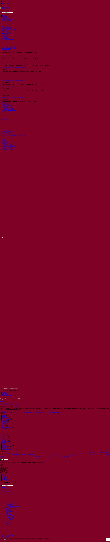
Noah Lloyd (14, 406)
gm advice (21, 412)
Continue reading (4, 411)
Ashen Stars (4, 416)
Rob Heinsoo (90, 455)
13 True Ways (2, 453)
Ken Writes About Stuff (11, 518)
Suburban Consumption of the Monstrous (15, 521)
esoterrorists (60, 453)
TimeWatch (4, 447)
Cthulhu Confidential (6, 419)
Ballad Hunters (5, 417)
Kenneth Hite (38, 455)
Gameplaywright (5, 424)
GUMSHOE (103, 453)
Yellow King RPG (64, 457)
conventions (37, 453)
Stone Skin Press (5, 443)
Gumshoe (4, 426)
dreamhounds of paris (49, 453)
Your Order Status (6, 479)
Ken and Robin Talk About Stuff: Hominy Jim (10, 48)
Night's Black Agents (6, 435)
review (78, 455)
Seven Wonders (5, 441)
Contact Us (4, 393)
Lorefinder (9, 510)
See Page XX (5, 394)
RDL (75, 455)
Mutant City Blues (5, 431)
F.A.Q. (3, 475)
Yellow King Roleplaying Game (8, 449)
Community (4, 391)
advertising (16, 412)
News (3, 434)
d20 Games (7, 508)
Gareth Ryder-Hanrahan (88, 453)
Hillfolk (3, 428)
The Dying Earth (10, 514)
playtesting (71, 455)
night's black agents (63, 455)
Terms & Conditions (6, 476)
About (3, 474)
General (4, 425)
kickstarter (47, 455)
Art (22, 453)
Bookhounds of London (31, 453)
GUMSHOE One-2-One (7, 427)
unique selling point (48, 412)
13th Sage (12, 453)
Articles (4, 15)
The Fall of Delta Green (11, 494)
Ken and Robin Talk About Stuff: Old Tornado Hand (11, 73)
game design (79, 453)
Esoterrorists (4, 421)
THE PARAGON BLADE (8, 386)
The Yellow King (10, 502)
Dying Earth (4, 420)
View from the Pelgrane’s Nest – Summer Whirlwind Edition (13, 97)
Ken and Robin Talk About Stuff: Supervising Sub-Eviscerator (13, 80)
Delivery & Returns (6, 477)
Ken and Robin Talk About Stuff (23, 455)
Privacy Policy (5, 478)
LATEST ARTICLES (6, 49)
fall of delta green (70, 453)
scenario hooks (103, 455)
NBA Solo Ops (5, 432)
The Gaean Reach (6, 446)
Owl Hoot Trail (5, 436)
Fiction (6, 526)
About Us (4, 392)
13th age (7, 453)
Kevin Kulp (44, 455)
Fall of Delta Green (6, 422)
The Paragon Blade (11, 507)
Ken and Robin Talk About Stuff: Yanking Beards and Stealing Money (14, 67)
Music (8, 524)
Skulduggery (4, 442)
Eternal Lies (64, 453)
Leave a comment (56, 412)
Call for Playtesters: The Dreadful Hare (9, 61)
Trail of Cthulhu (5, 448)
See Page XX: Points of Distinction (10, 404)
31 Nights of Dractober (18, 453)
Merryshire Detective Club (7, 430)
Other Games (7, 512)
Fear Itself (4, 423)
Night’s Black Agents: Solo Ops (13, 506)
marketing (26, 412)
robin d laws (30, 412)
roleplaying (35, 412)
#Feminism (9, 513)
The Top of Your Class (7, 54)
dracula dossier (43, 453)
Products (4, 102)
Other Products (8, 522)
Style (3, 444)
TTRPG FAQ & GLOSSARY (8, 395)
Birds (3, 418)
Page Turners (5, 437)
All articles (7, 488)
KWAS (3, 429)
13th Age (4, 415)
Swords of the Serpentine (7, 445)
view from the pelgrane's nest (49, 457)
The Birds (9, 527)
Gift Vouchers (9, 523)
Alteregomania (10, 504)
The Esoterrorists (10, 493)
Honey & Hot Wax (10, 517)
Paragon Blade (5, 438)
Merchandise (9, 525)
